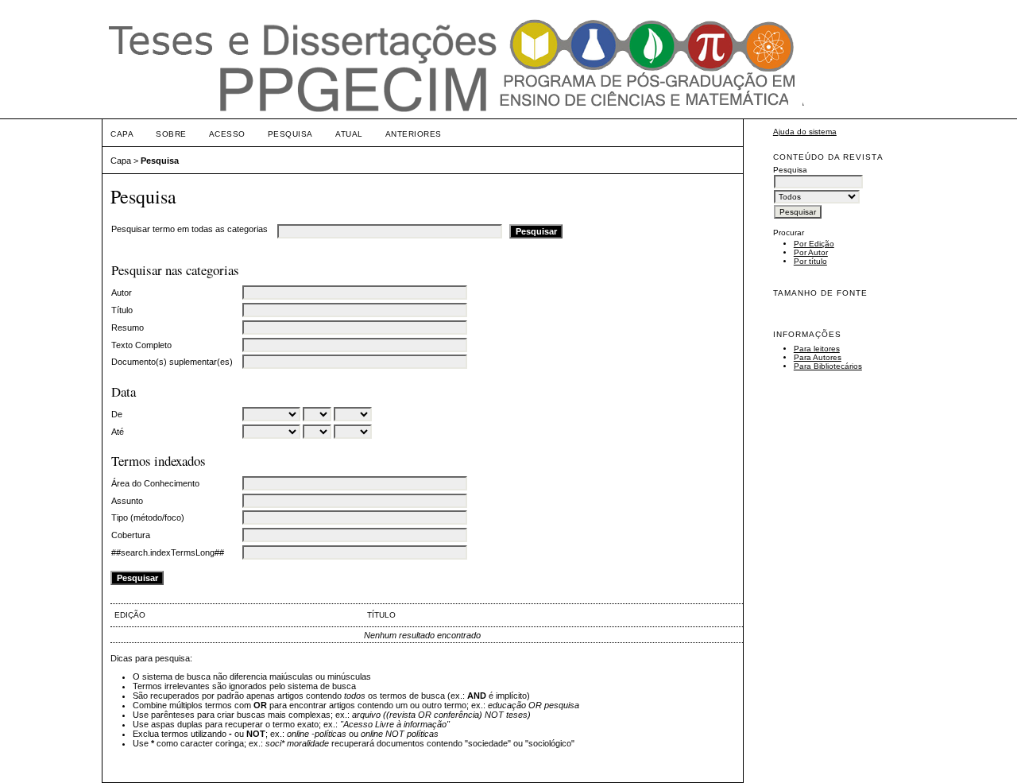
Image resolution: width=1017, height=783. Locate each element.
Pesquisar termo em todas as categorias (189, 229)
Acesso (227, 134)
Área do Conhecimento (155, 483)
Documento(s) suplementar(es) (172, 361)
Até (117, 431)
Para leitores (817, 348)
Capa (121, 134)
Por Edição (814, 243)
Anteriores (413, 134)
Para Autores (817, 357)
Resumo (127, 327)
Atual (349, 134)
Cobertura (130, 535)
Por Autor (811, 252)
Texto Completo (141, 345)
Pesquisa (290, 134)
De (116, 414)
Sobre (171, 134)
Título (122, 310)
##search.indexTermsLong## (167, 552)
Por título (810, 261)
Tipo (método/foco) (147, 517)
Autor (121, 292)
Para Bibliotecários (828, 366)
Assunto (127, 501)
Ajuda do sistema (805, 131)
